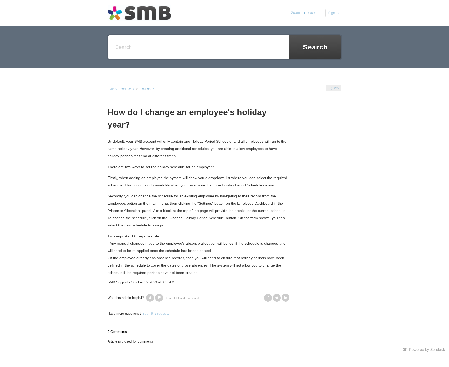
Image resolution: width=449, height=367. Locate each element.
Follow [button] (334, 88)
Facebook (268, 298)
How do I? (147, 89)
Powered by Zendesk (427, 349)
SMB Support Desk (121, 89)
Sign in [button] (333, 13)
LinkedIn (285, 298)
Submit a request (304, 12)
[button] (150, 298)
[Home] (139, 13)
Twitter (277, 298)
